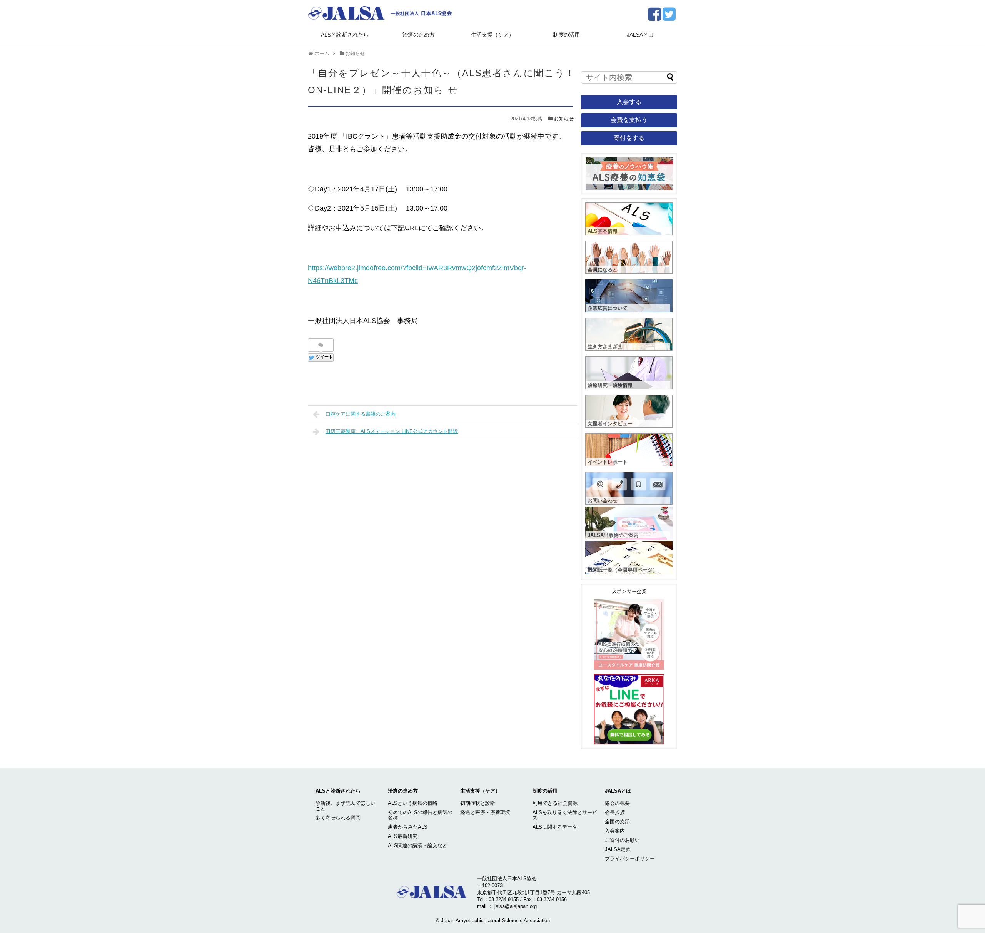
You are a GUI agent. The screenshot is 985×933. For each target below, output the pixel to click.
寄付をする (629, 138)
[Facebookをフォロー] (654, 17)
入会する (629, 102)
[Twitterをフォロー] (669, 17)
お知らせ (564, 119)
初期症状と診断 (477, 803)
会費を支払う (629, 120)
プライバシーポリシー (630, 858)
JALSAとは (640, 35)
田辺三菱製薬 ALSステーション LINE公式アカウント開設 (392, 431)
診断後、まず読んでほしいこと (346, 805)
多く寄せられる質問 (338, 818)
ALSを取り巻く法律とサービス (565, 815)
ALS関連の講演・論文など (417, 845)
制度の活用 (566, 35)
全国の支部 (617, 821)
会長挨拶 (615, 812)
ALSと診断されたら (345, 35)
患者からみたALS (407, 827)
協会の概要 (617, 803)
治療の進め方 (418, 35)
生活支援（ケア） (492, 35)
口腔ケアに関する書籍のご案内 (361, 414)
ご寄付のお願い (622, 840)
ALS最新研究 (402, 836)
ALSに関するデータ (555, 827)
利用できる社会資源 (555, 803)
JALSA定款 (618, 849)
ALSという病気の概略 (412, 803)
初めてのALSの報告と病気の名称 (420, 815)
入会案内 (615, 831)
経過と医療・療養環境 (485, 812)
